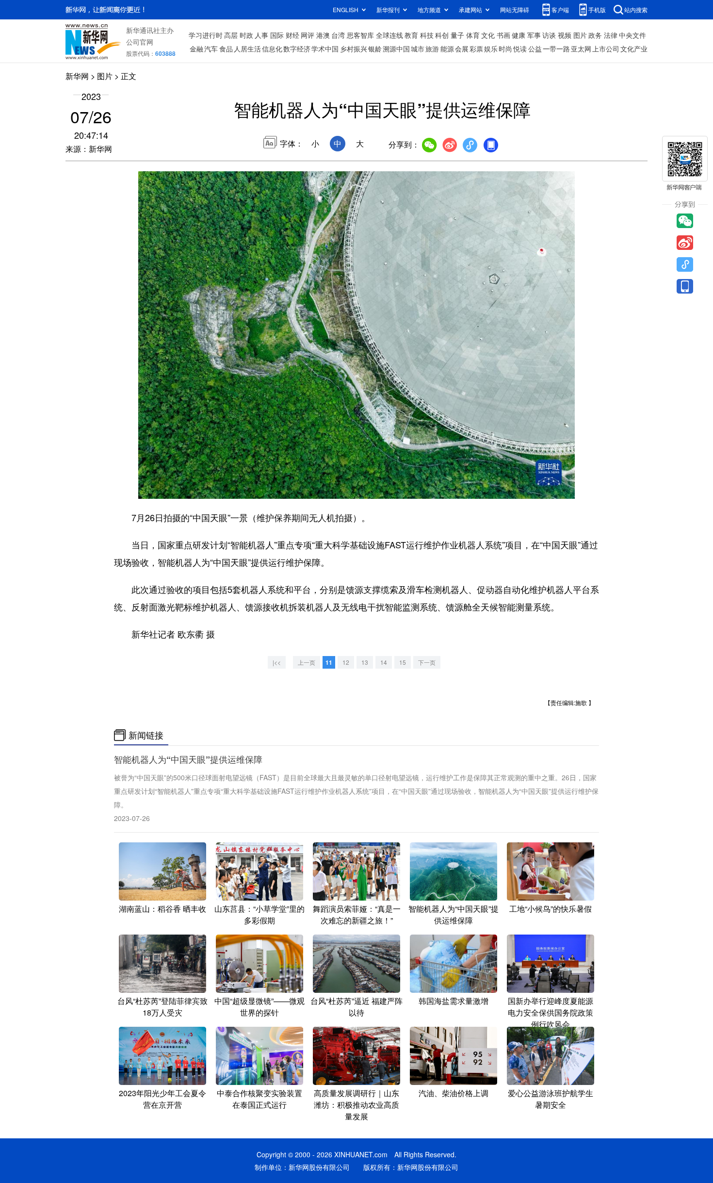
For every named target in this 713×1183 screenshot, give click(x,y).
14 (383, 662)
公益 (535, 48)
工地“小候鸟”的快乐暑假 (550, 908)
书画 (503, 35)
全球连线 (389, 35)
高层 (231, 35)
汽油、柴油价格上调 (453, 1093)
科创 (442, 35)
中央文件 (632, 35)
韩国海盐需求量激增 (453, 1000)
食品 (226, 48)
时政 (246, 35)
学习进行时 (206, 35)
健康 (518, 35)
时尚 (505, 48)
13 (364, 662)
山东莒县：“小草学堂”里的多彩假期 (259, 914)
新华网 (77, 76)
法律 (610, 35)
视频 (564, 35)
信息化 (272, 48)
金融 (196, 48)
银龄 (375, 48)
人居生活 (247, 48)
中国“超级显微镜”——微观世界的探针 (259, 1006)
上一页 (306, 662)
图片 (580, 35)
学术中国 (325, 48)
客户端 (560, 9)
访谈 (549, 35)
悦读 (520, 48)
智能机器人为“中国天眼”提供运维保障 (188, 759)
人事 (261, 35)
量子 (457, 35)
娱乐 (491, 48)
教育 (411, 35)
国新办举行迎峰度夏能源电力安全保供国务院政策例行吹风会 (550, 1012)
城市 (417, 48)
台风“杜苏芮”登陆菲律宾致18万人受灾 (162, 1006)
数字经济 (296, 48)
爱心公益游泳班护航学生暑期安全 (550, 1098)
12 (345, 662)
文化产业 (634, 48)
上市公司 (605, 48)
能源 (447, 48)
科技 (427, 35)
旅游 (432, 48)
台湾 (338, 35)
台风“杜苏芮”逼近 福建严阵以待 (356, 1006)
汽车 (211, 48)
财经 (292, 35)
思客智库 (360, 35)
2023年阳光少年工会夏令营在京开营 (162, 1098)
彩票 (476, 48)
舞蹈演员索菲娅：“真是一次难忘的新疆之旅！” (357, 914)
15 (402, 662)
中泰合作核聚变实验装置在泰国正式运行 (259, 1098)
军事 (534, 35)
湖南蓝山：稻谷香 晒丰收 (162, 908)
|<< (277, 662)
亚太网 (581, 48)
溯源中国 (396, 48)
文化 (488, 35)
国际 (277, 35)
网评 (307, 35)
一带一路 (556, 48)
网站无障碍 (514, 9)
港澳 (323, 35)
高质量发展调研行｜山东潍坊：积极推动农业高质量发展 (356, 1104)
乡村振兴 (353, 48)
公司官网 (139, 42)
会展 (462, 48)
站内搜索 (636, 9)
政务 (595, 35)
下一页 (427, 662)
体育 (473, 35)
